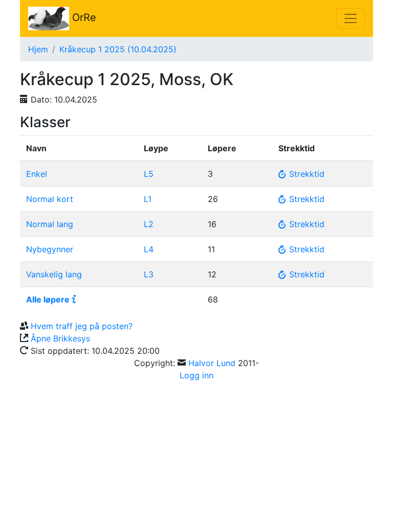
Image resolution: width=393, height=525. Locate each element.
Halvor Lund (211, 363)
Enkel (36, 174)
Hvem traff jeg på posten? (82, 326)
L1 (147, 199)
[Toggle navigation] (350, 18)
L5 (149, 174)
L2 (149, 224)
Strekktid (305, 174)
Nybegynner (49, 249)
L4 (149, 249)
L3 (149, 274)
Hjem (38, 49)
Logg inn (196, 375)
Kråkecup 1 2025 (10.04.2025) (118, 49)
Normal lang (49, 224)
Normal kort (49, 199)
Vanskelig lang (54, 274)
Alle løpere (48, 299)
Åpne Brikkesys (60, 338)
